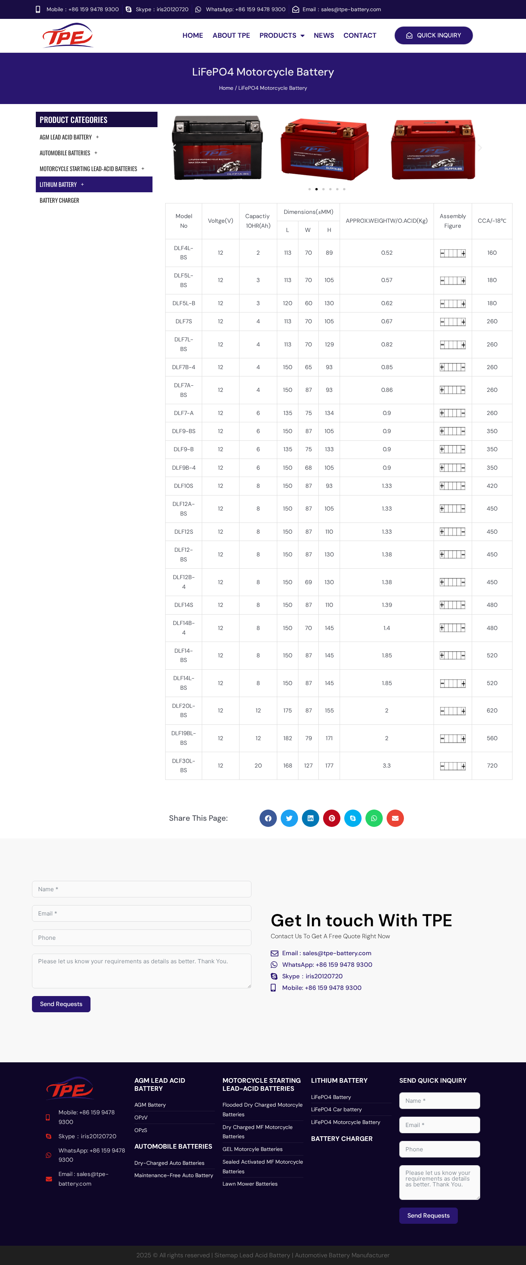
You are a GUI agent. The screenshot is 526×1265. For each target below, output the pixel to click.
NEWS (324, 35)
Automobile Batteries (65, 152)
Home (226, 87)
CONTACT (360, 35)
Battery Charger (59, 200)
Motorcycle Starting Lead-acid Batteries (88, 168)
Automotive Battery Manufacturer (342, 1255)
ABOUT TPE (231, 35)
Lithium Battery (58, 184)
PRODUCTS (278, 35)
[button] (174, 148)
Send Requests (61, 1004)
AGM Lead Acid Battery (66, 137)
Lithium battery (339, 1080)
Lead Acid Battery (265, 1255)
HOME (193, 35)
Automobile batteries (173, 1146)
